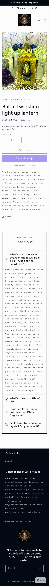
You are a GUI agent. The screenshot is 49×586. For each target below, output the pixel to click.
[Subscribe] (40, 568)
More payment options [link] (24, 165)
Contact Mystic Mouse (18, 521)
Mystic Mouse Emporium (20, 581)
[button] (3, 20)
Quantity (6, 134)
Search (9, 461)
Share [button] (8, 217)
